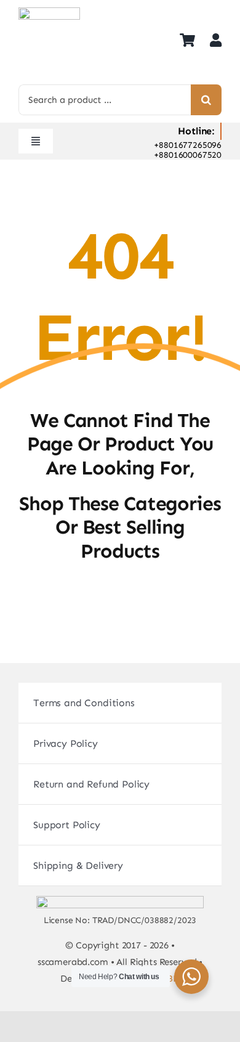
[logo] (49, 12)
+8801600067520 (188, 155)
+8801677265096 (188, 145)
